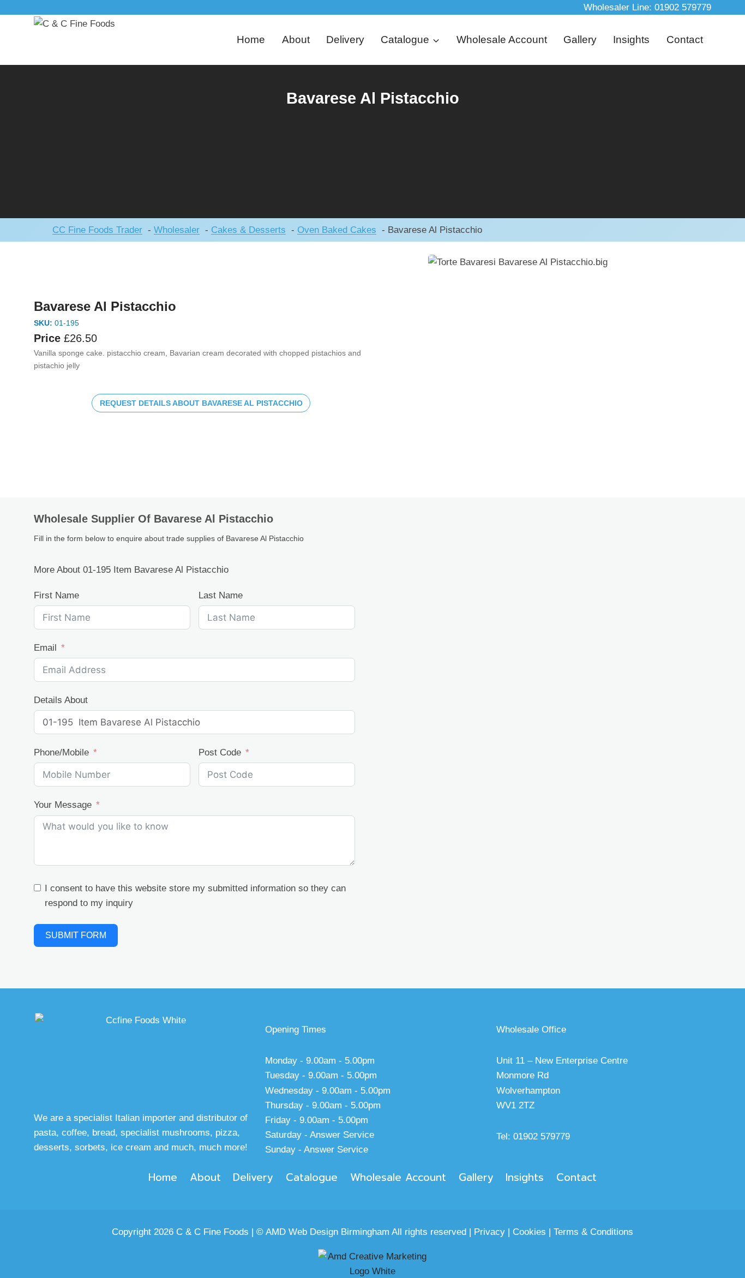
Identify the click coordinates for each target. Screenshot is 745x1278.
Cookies (529, 1232)
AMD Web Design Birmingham (327, 1232)
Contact (684, 39)
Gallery (580, 39)
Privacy (489, 1232)
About (296, 39)
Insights (631, 39)
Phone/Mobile (61, 752)
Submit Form (75, 935)
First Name (56, 595)
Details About (61, 700)
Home (251, 39)
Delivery (345, 39)
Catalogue (312, 1177)
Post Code (220, 752)
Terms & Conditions (593, 1232)
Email (45, 648)
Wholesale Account (501, 39)
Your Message (63, 805)
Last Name (221, 595)
